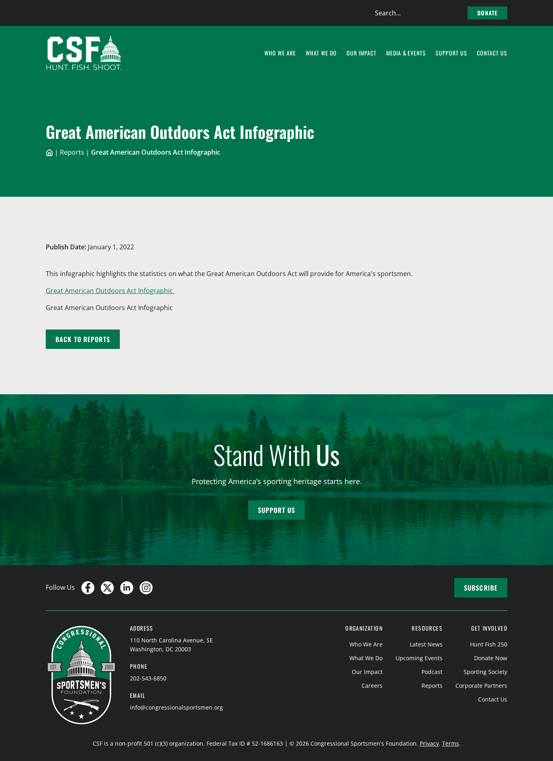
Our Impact (367, 672)
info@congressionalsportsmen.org (176, 707)
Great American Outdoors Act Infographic (110, 290)
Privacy (429, 743)
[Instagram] (146, 587)
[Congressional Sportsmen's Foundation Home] (84, 53)
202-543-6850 (148, 678)
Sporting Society (485, 672)
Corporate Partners (481, 685)
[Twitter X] (107, 587)
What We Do (366, 658)
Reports (72, 152)
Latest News (426, 644)
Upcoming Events (419, 658)
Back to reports (82, 339)
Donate (487, 13)
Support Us (276, 510)
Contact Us (492, 699)
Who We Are (366, 644)
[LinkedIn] (126, 587)
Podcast (431, 672)
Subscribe (481, 588)
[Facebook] (87, 587)
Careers (372, 685)
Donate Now (490, 658)
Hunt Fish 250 (488, 644)
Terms (450, 743)
